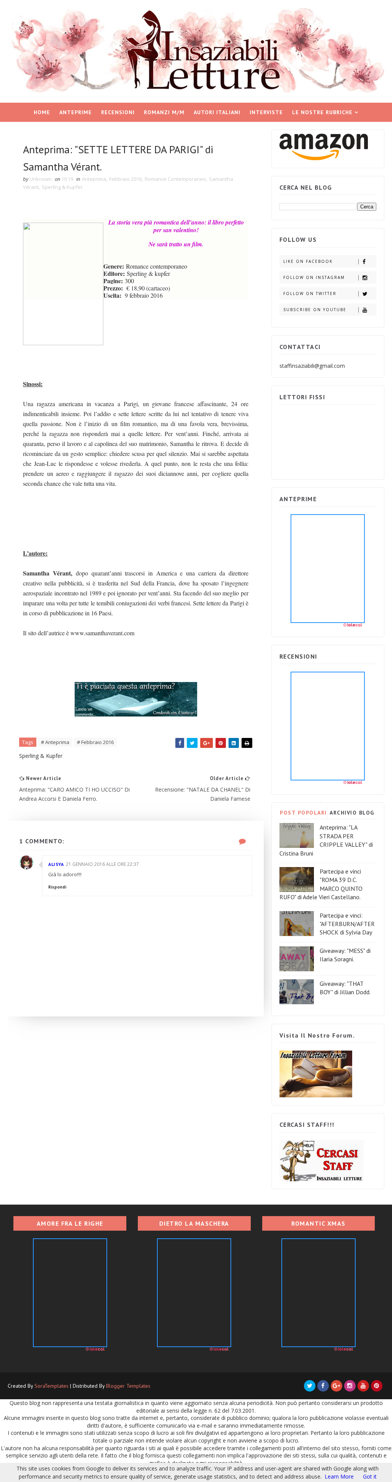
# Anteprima (55, 742)
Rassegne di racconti (193, 131)
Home (42, 112)
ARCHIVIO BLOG (352, 812)
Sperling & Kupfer (62, 187)
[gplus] (336, 1386)
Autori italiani (217, 112)
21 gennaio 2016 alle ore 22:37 (102, 864)
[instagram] (350, 1386)
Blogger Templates (128, 1385)
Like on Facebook (308, 261)
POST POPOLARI (303, 812)
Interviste (266, 112)
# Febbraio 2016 (95, 742)
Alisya (56, 864)
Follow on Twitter (309, 293)
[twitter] (309, 1386)
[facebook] (323, 1386)
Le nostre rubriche (322, 112)
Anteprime (75, 112)
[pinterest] (376, 1386)
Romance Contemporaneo (175, 178)
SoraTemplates (51, 1385)
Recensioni (118, 112)
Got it (370, 1476)
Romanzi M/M (164, 112)
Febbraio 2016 (125, 178)
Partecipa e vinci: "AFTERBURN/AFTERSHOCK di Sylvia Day (347, 923)
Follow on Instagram (314, 277)
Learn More (339, 1476)
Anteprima (94, 178)
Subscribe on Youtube (314, 309)
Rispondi (57, 887)
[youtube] (363, 1386)
